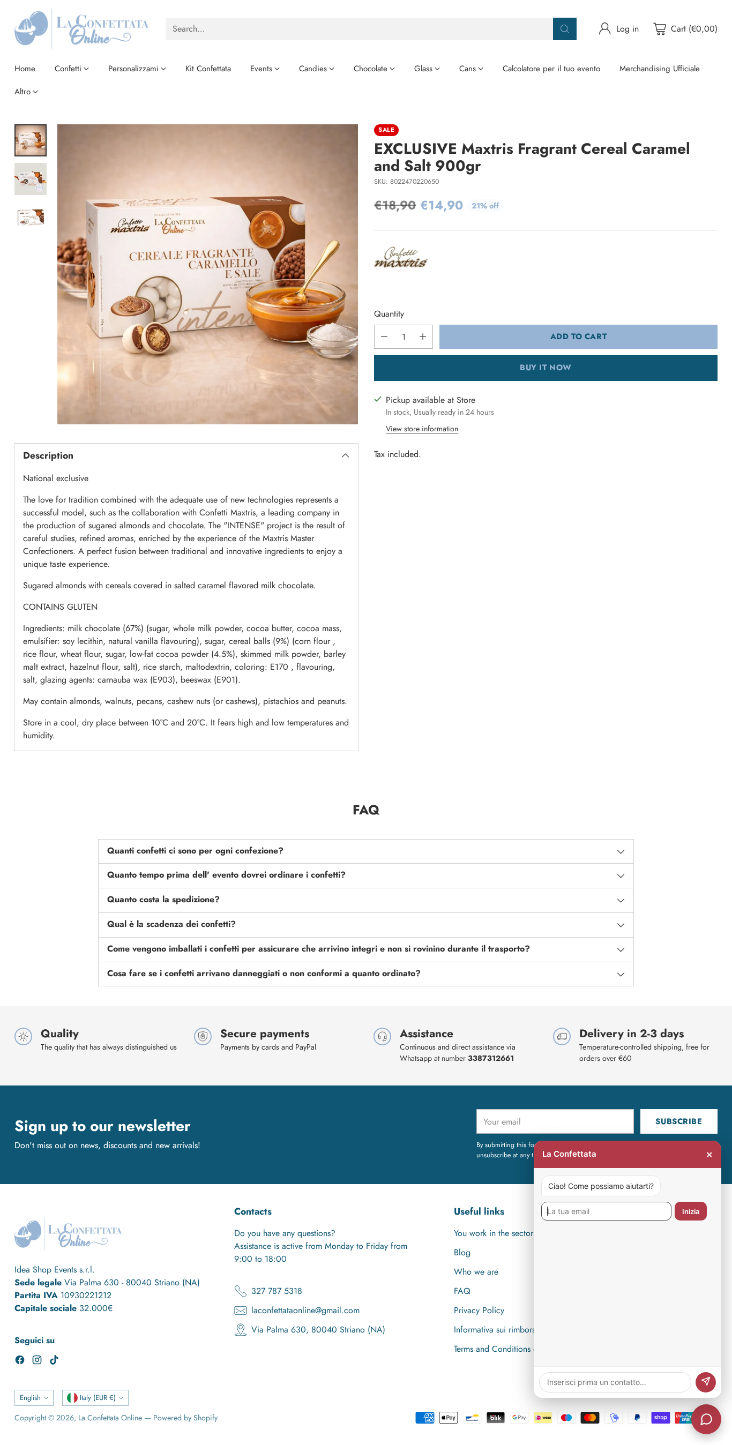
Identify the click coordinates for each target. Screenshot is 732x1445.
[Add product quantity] (422, 336)
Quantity (389, 314)
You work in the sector (493, 1233)
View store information (422, 428)
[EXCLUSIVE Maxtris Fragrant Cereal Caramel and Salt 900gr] (207, 274)
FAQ (462, 1291)
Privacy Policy (479, 1310)
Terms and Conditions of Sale (506, 1349)
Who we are (476, 1272)
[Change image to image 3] (30, 217)
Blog (462, 1252)
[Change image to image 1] (30, 140)
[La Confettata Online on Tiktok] (54, 1361)
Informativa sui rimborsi (495, 1329)
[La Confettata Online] (81, 29)
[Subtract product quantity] (384, 336)
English (30, 1397)
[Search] (565, 29)
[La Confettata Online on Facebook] (19, 1361)
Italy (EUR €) (98, 1397)
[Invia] (706, 1382)
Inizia (690, 1211)
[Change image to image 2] (30, 179)
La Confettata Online (110, 1417)
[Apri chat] (706, 1419)
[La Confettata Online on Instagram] (37, 1361)
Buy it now (546, 367)
